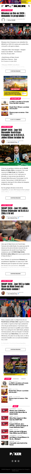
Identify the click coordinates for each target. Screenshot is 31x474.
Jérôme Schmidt (11, 20)
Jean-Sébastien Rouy (12, 142)
